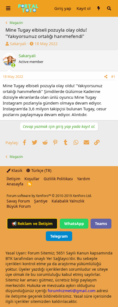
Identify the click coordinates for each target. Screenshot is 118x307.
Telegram (59, 236)
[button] (8, 8)
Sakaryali (18, 43)
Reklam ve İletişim (32, 223)
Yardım (83, 178)
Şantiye (40, 201)
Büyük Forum (19, 206)
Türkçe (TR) (40, 170)
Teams (101, 223)
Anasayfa (15, 184)
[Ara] (109, 8)
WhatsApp (74, 223)
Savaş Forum (18, 201)
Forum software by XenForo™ (49, 195)
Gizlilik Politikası (58, 178)
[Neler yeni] (98, 8)
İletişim (13, 178)
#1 (113, 76)
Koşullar (32, 178)
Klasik (16, 170)
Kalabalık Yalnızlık (68, 201)
